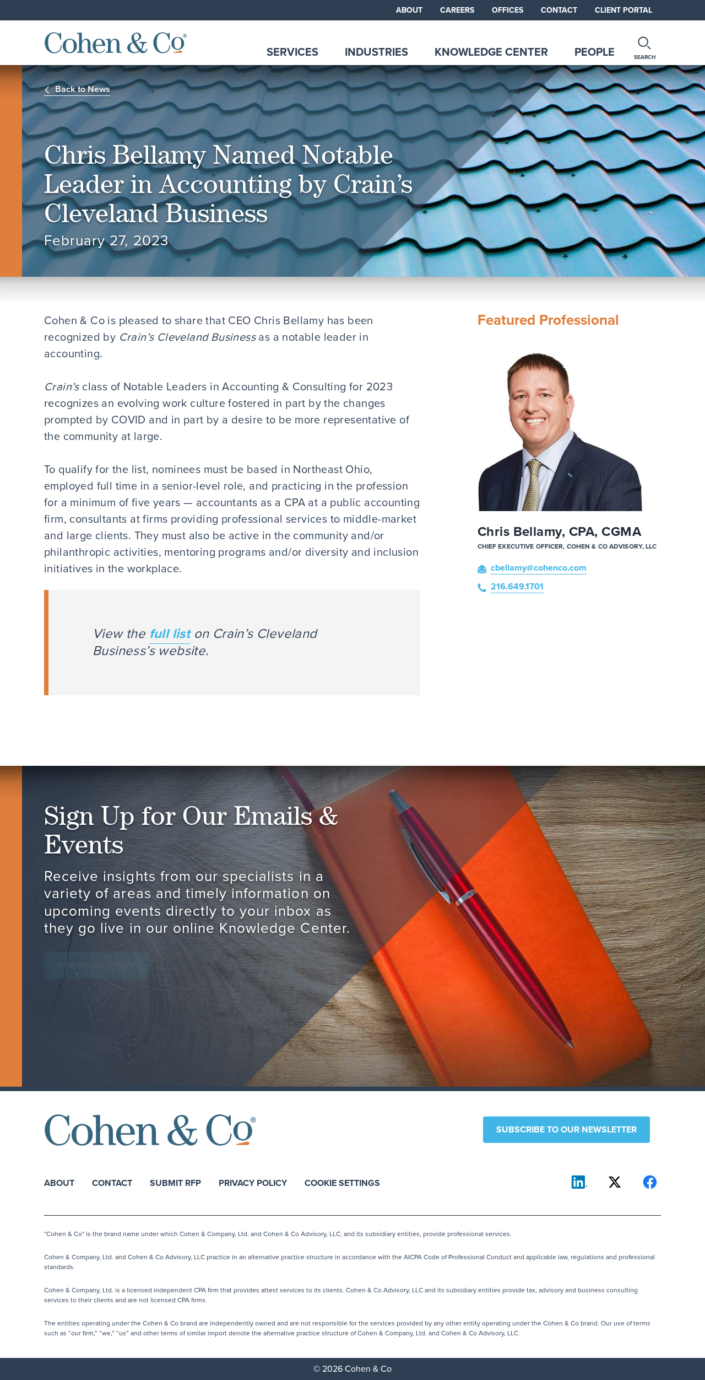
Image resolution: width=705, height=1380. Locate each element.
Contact (559, 10)
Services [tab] (292, 52)
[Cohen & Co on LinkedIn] (579, 1182)
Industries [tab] (376, 52)
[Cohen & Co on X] (614, 1182)
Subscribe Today (96, 965)
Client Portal (623, 10)
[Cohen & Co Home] (115, 42)
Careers (457, 10)
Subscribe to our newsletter (566, 1129)
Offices (507, 10)
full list (170, 633)
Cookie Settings (342, 1182)
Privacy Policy (253, 1182)
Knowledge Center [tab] (491, 52)
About (409, 10)
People (594, 52)
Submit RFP (175, 1182)
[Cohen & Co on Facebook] (650, 1182)
